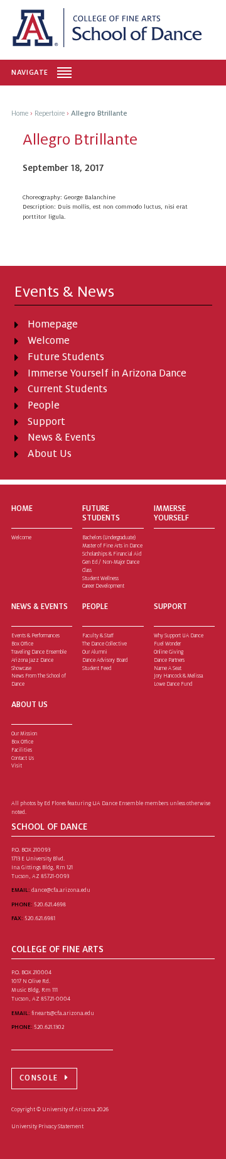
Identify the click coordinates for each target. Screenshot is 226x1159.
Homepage (53, 324)
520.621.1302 (49, 1027)
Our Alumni (94, 652)
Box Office (22, 644)
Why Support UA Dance (178, 636)
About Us (50, 453)
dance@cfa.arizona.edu (60, 890)
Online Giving (168, 652)
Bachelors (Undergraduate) (109, 538)
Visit (16, 766)
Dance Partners (169, 660)
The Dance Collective (104, 644)
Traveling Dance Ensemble (39, 652)
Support (46, 421)
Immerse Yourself (171, 513)
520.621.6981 (39, 918)
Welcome (49, 340)
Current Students (67, 389)
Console (38, 1078)
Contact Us (22, 758)
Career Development (103, 586)
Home (22, 508)
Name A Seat (167, 668)
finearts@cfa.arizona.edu (62, 1013)
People (44, 405)
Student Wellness (100, 578)
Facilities (21, 750)
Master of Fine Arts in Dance (112, 546)
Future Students (66, 357)
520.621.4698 (50, 904)
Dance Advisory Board (104, 660)
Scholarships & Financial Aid (111, 554)
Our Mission (24, 734)
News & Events (61, 437)
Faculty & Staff (98, 636)
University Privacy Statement (47, 1126)
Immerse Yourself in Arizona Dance (107, 373)
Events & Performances (35, 636)
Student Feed (96, 668)
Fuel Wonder (167, 644)
